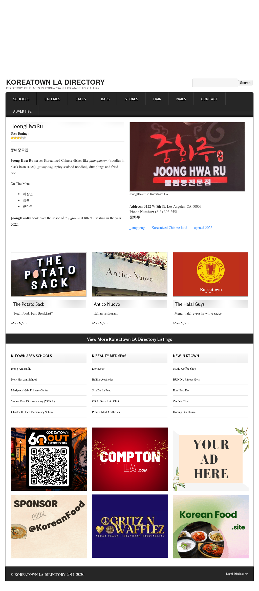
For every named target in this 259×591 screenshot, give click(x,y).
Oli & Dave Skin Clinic (106, 401)
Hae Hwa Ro (181, 390)
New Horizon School (24, 379)
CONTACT (209, 99)
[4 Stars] (21, 137)
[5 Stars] (24, 137)
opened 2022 (203, 227)
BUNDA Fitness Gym (186, 379)
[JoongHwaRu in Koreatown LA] (187, 190)
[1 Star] (12, 137)
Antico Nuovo (107, 304)
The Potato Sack (28, 304)
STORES (131, 99)
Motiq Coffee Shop (184, 368)
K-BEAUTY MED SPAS (109, 355)
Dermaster (98, 368)
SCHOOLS (21, 99)
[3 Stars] (18, 137)
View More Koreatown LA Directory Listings (129, 339)
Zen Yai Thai (180, 401)
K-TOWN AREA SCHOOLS (31, 355)
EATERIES (52, 99)
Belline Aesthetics (103, 379)
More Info (17, 323)
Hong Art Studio (21, 368)
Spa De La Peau (101, 390)
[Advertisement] (129, 37)
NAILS (181, 99)
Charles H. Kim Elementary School (32, 412)
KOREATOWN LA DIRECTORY (55, 82)
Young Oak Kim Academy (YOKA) (33, 401)
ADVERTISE (22, 111)
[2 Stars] (15, 137)
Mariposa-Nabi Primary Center (29, 390)
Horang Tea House (184, 412)
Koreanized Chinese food (169, 227)
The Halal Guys (189, 304)
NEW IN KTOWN (186, 355)
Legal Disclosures (237, 574)
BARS (105, 99)
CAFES (80, 99)
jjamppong (137, 227)
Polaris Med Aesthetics (106, 412)
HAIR (157, 99)
